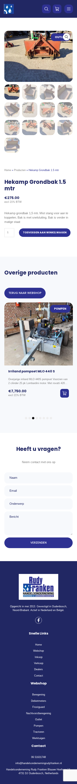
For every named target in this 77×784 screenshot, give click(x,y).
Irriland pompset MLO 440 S (31, 371)
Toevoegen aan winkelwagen (45, 232)
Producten (20, 170)
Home (7, 170)
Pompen (60, 309)
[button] (66, 36)
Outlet (60, 37)
